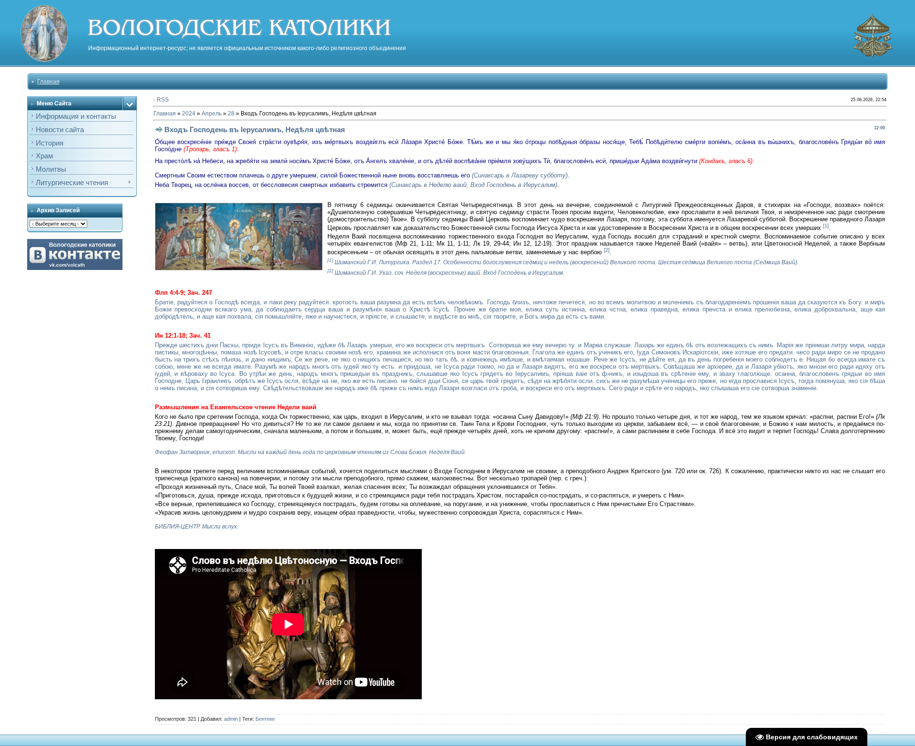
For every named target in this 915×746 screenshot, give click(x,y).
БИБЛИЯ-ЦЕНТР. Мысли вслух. (196, 526)
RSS (163, 99)
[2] (607, 250)
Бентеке (265, 719)
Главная (48, 81)
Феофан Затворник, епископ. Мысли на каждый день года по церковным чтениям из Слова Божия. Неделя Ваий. (310, 452)
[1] (826, 225)
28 (231, 113)
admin (231, 719)
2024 (188, 113)
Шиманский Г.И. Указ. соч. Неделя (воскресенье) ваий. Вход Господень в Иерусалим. (449, 272)
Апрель (212, 113)
